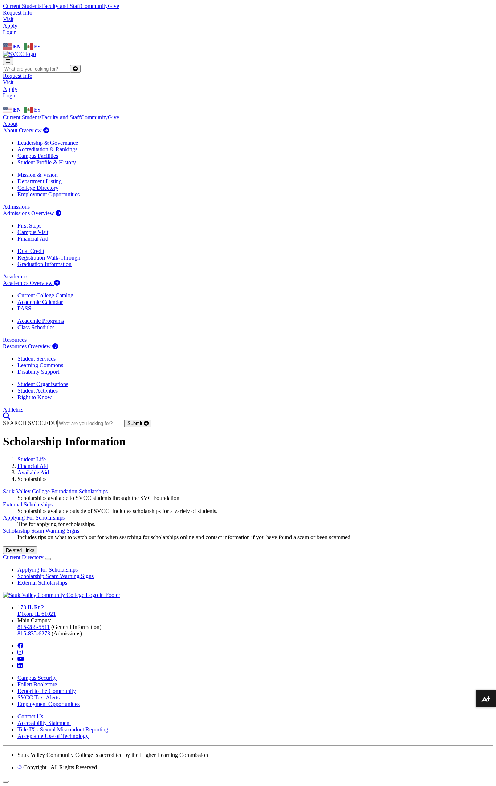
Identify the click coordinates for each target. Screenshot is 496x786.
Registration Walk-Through (48, 257)
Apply (10, 26)
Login (10, 32)
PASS (24, 308)
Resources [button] (15, 340)
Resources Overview (27, 346)
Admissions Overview (29, 213)
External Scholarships (28, 504)
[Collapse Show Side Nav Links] (48, 559)
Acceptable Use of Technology (53, 736)
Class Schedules (35, 327)
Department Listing (39, 181)
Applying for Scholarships (47, 569)
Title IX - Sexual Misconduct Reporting (62, 729)
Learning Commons (40, 365)
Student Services (36, 359)
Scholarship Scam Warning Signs (41, 531)
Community (94, 6)
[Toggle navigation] (8, 61)
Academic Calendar (40, 302)
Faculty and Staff (61, 6)
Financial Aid (32, 239)
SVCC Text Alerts (38, 697)
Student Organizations (42, 384)
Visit (8, 19)
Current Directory (23, 557)
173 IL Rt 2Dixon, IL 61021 (36, 610)
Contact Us (30, 716)
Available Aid (33, 472)
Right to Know (34, 397)
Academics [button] (15, 276)
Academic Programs (40, 321)
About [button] (10, 124)
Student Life (31, 459)
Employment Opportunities (48, 194)
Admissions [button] (16, 207)
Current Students (22, 6)
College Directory (37, 188)
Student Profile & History (46, 162)
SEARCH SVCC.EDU (30, 423)
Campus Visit (32, 232)
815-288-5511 (33, 627)
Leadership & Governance (47, 143)
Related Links (20, 550)
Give (113, 6)
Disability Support (38, 372)
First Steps (29, 225)
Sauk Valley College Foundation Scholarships (55, 491)
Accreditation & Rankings (47, 149)
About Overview (23, 130)
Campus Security (37, 678)
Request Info (17, 12)
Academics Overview (28, 283)
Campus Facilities (37, 156)
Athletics (14, 409)
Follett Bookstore (37, 684)
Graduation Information (44, 264)
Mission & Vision (37, 175)
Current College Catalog (45, 295)
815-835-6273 (33, 633)
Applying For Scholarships (34, 517)
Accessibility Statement (44, 723)
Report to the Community (46, 691)
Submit (135, 423)
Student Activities (37, 391)
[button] (6, 416)
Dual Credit (30, 251)
